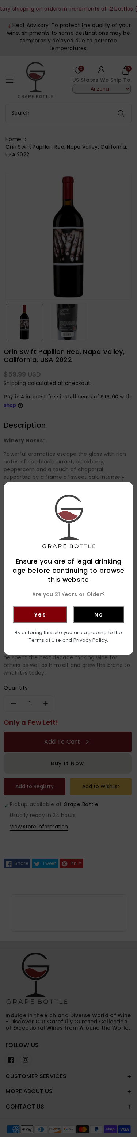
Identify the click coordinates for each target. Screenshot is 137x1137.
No (98, 614)
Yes (40, 614)
